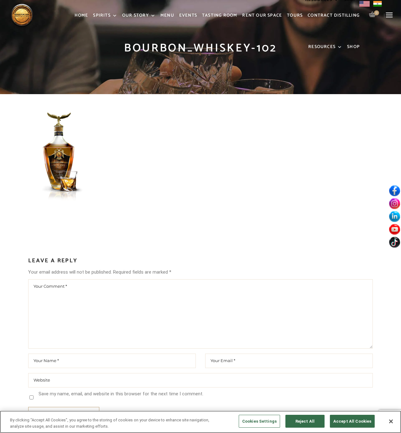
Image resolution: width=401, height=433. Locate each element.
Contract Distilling (334, 15)
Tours (295, 15)
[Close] (391, 421)
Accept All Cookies (352, 421)
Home (81, 15)
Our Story (135, 15)
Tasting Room (219, 15)
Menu (167, 15)
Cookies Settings (259, 421)
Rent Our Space (262, 15)
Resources (322, 47)
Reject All (305, 421)
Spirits (101, 15)
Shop (353, 47)
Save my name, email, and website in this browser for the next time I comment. (121, 394)
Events (188, 15)
